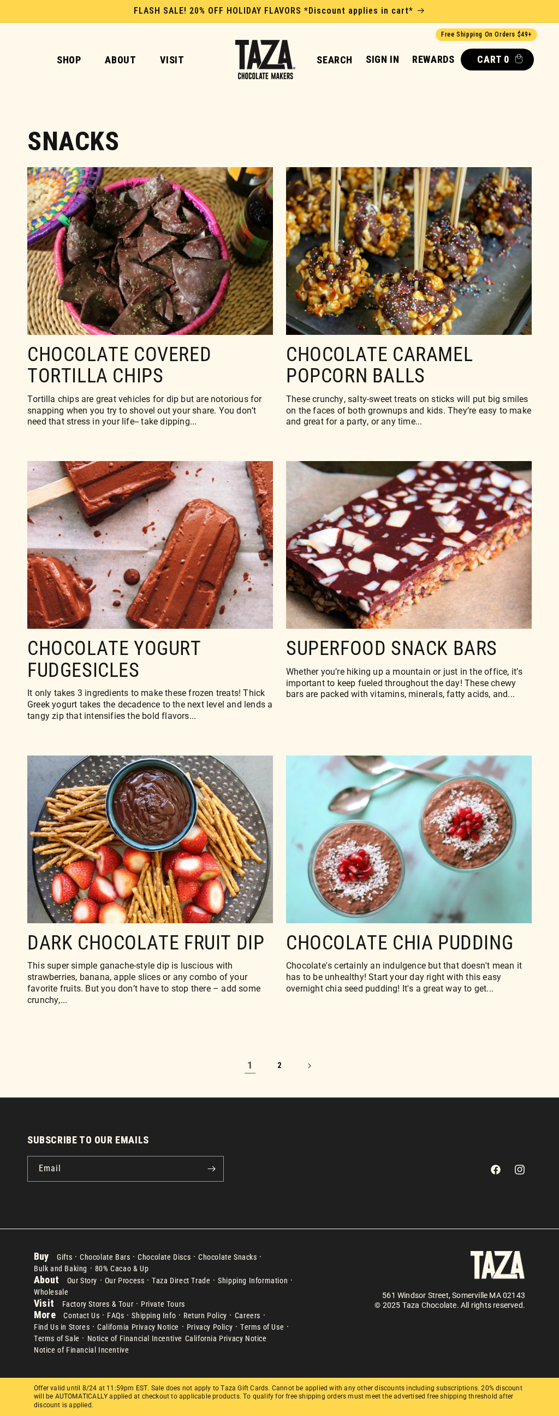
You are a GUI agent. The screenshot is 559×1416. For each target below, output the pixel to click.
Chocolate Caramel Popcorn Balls (379, 365)
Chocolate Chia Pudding (399, 943)
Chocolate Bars (105, 1257)
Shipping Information (253, 1280)
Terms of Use (262, 1327)
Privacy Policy (210, 1327)
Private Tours (163, 1304)
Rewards (433, 59)
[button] (334, 60)
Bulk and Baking (60, 1268)
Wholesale (51, 1292)
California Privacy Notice (138, 1327)
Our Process (125, 1280)
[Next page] (309, 1066)
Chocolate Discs (164, 1257)
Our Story (82, 1280)
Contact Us (81, 1315)
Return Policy (205, 1315)
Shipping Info (154, 1315)
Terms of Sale (57, 1338)
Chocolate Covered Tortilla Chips (119, 365)
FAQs (115, 1315)
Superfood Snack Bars (391, 649)
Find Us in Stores (62, 1327)
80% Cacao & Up (121, 1268)
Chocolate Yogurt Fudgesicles (114, 659)
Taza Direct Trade (181, 1280)
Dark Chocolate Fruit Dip (145, 943)
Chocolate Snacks (227, 1257)
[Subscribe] (211, 1169)
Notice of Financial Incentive (134, 1338)
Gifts (64, 1257)
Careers (247, 1315)
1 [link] (250, 1065)
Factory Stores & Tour (98, 1304)
